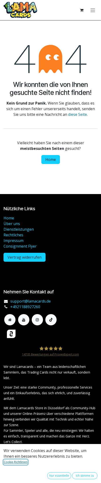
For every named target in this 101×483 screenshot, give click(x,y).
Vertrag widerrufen (25, 257)
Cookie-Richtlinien (15, 462)
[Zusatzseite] (10, 319)
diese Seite (77, 114)
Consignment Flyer (20, 246)
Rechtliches (13, 235)
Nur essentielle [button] (59, 476)
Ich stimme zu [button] (85, 476)
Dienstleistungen (19, 229)
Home (50, 159)
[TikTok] (51, 319)
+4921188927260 (25, 306)
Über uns (12, 223)
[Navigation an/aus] (92, 10)
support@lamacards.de (30, 301)
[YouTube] (23, 319)
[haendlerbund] (31, 334)
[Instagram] (37, 319)
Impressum (13, 240)
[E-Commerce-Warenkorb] (81, 10)
